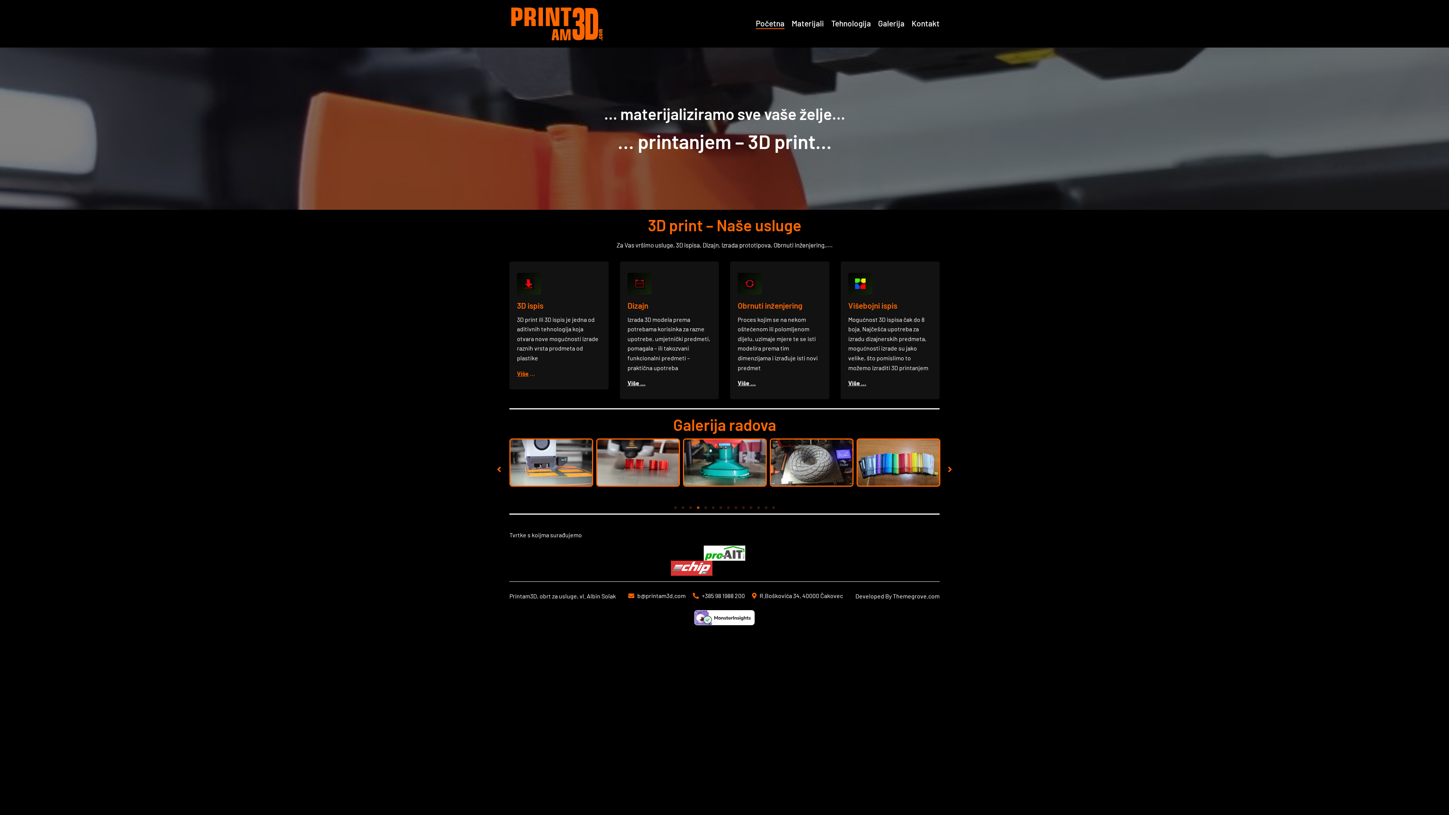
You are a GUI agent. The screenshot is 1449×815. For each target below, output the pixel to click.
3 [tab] (690, 508)
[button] (499, 470)
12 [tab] (758, 508)
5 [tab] (705, 508)
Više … (637, 382)
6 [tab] (713, 508)
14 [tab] (773, 508)
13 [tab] (766, 508)
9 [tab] (736, 508)
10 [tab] (743, 508)
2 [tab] (683, 508)
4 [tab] (698, 508)
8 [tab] (728, 508)
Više (523, 373)
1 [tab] (675, 508)
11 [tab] (751, 508)
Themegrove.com (916, 596)
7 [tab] (720, 508)
